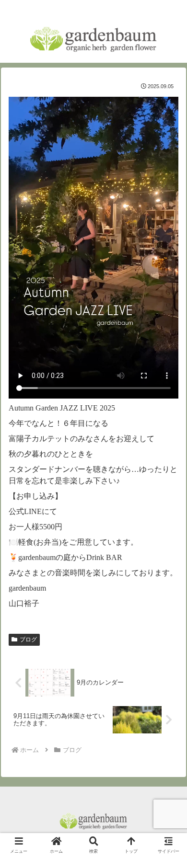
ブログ (28, 639)
